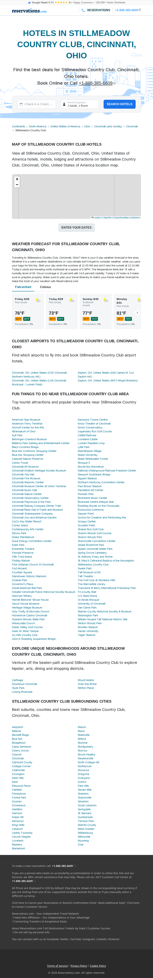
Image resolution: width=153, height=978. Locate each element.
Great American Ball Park (27, 588)
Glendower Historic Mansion (29, 576)
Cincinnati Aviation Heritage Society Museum (39, 470)
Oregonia (83, 774)
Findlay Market (21, 560)
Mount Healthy (86, 754)
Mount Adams (86, 680)
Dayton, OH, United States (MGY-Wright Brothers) (108, 380)
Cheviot (16, 754)
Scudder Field (86, 525)
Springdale (84, 809)
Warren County (87, 824)
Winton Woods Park (90, 623)
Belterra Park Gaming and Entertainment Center (41, 443)
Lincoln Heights (21, 836)
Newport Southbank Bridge (94, 474)
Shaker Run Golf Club (91, 529)
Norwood (83, 770)
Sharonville (84, 797)
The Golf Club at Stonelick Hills (96, 580)
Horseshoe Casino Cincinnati (29, 615)
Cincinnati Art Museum (25, 466)
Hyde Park (18, 687)
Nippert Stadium (87, 478)
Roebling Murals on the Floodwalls (98, 505)
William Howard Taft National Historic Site (102, 619)
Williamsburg (85, 832)
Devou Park (19, 533)
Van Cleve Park (87, 607)
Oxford (82, 781)
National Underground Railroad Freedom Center (107, 470)
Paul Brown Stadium (90, 486)
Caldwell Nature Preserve (27, 458)
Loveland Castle (88, 439)
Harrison (17, 813)
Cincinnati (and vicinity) (108, 126)
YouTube (75, 939)
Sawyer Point (86, 513)
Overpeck (84, 777)
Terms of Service (57, 966)
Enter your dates (76, 227)
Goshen (17, 801)
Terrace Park (86, 821)
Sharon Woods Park (90, 537)
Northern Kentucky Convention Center (101, 482)
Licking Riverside (22, 691)
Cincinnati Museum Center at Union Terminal (39, 486)
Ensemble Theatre (23, 548)
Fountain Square (22, 572)
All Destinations (54, 928)
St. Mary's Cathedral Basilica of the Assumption (106, 560)
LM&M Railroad (87, 435)
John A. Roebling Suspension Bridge (34, 638)
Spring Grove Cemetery (92, 552)
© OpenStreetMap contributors (126, 217)
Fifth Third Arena (22, 556)
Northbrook (85, 766)
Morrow (82, 750)
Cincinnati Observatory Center (30, 497)
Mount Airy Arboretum (91, 466)
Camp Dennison (21, 746)
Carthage (17, 680)
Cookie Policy (98, 966)
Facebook (53, 939)
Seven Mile (85, 789)
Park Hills (83, 785)
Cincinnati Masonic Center (28, 482)
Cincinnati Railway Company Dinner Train (36, 505)
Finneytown (19, 793)
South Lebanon (87, 805)
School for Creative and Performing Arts (102, 517)
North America (37, 126)
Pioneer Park (86, 494)
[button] (17, 179)
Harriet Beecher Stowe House (30, 599)
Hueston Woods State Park (28, 619)
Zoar (81, 844)
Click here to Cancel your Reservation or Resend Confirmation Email (54, 903)
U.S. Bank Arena (87, 595)
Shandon (83, 793)
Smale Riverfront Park (91, 544)
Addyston (17, 727)
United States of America (65, 126)
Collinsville (18, 770)
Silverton (83, 801)
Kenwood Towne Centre (93, 419)
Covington (18, 774)
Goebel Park (19, 580)
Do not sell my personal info (31, 932)
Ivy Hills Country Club (25, 634)
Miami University (87, 454)
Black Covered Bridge (25, 447)
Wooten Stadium (88, 627)
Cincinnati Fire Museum (26, 478)
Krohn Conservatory (90, 427)
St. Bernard (84, 813)
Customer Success (99, 928)
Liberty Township (22, 832)
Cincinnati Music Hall (24, 490)
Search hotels (119, 104)
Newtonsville (85, 758)
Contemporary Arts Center (28, 529)
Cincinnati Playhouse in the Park (31, 501)
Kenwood (18, 821)
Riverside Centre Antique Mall (96, 501)
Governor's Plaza (22, 584)
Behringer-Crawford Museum (29, 439)
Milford (82, 738)
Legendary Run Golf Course (95, 431)
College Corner (21, 766)
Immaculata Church (23, 623)
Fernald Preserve (22, 552)
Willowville (84, 836)
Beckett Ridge (20, 734)
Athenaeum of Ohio (23, 431)
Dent (15, 781)
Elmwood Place (21, 785)
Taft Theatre (85, 576)
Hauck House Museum (25, 603)
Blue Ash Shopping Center (28, 454)
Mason (82, 727)
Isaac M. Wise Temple (25, 631)
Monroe (83, 742)
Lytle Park (84, 447)
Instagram (88, 939)
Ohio (87, 126)
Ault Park (17, 435)
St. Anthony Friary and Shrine (95, 556)
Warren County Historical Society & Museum (104, 611)
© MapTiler (107, 217)
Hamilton (17, 809)
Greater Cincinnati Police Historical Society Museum (43, 591)
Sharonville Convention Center (96, 541)
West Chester (86, 828)
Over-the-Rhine (87, 684)
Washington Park (88, 615)
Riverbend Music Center (92, 497)
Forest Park (19, 797)
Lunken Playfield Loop (91, 443)
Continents (18, 126)
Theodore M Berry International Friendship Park (107, 588)
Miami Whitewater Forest (93, 458)
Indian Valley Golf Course (27, 627)
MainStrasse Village (90, 450)
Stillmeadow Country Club (93, 564)
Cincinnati (132, 126)
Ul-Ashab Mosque (88, 599)
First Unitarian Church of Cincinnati (33, 564)
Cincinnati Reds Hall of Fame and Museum (37, 509)
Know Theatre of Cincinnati (94, 423)
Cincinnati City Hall (23, 474)
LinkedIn (101, 939)
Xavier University (88, 631)
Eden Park (18, 544)
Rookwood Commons (91, 509)
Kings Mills (18, 824)
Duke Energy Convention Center (32, 541)
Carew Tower (20, 462)
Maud (81, 730)
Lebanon (17, 828)
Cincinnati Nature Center (27, 494)
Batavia (16, 730)
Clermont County (22, 762)
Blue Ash (17, 738)
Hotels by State (76, 928)
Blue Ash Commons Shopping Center (34, 450)
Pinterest (113, 939)
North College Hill (88, 762)
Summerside (85, 817)
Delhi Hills (18, 777)
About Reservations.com (27, 928)
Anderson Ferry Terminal (27, 423)
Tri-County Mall (87, 591)
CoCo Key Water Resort (26, 521)
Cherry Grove (20, 750)
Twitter (64, 939)
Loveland (17, 840)
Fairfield (17, 789)
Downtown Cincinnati (24, 684)
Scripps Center (87, 521)
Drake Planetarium (23, 537)
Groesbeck (19, 805)
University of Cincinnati (91, 603)
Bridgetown (19, 742)
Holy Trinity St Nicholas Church (30, 611)
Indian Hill (18, 817)
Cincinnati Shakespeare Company (32, 513)
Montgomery (85, 746)
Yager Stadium (86, 634)
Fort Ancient (19, 568)
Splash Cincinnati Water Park (95, 548)
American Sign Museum (26, 419)
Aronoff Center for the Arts (28, 427)
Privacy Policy (79, 966)
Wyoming (83, 840)
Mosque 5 (84, 462)
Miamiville (84, 734)
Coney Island (20, 525)
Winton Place (86, 687)
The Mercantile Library (91, 584)
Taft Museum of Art (89, 572)
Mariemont (18, 848)
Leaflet (96, 217)
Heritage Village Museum (27, 607)
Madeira (17, 844)
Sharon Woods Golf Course (94, 533)
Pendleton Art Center (90, 490)
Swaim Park (85, 568)
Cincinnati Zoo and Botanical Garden (34, 517)
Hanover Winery (22, 595)
